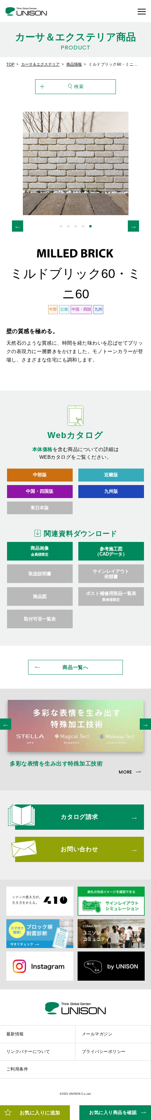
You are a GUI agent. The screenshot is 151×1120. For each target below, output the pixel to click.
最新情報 (15, 1034)
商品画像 (40, 551)
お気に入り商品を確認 (113, 1112)
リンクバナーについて (28, 1051)
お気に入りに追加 (40, 1112)
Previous (17, 226)
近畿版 (111, 474)
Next (133, 226)
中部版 (40, 474)
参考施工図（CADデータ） (111, 551)
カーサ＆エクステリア (40, 64)
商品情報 (74, 64)
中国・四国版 (39, 491)
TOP (10, 64)
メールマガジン (97, 1034)
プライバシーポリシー (104, 1051)
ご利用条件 (17, 1069)
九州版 (111, 491)
